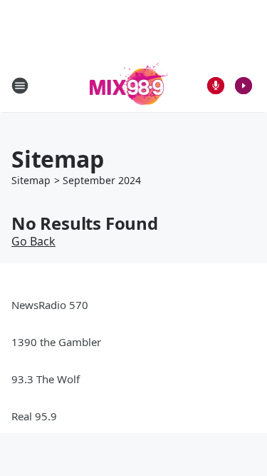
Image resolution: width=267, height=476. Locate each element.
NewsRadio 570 (49, 305)
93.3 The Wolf (45, 379)
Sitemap (31, 180)
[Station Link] (129, 85)
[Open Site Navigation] (19, 85)
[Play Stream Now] (243, 85)
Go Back (33, 241)
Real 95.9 (34, 416)
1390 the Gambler (56, 342)
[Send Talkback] (215, 85)
